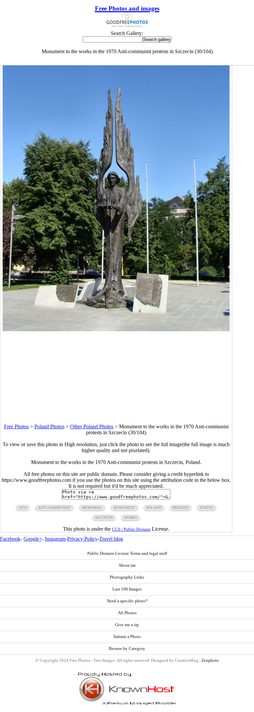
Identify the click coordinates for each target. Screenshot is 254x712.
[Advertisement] (116, 377)
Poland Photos (49, 426)
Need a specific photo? (127, 601)
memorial (92, 508)
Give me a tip (127, 625)
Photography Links (127, 577)
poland (154, 508)
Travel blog (111, 539)
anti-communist (54, 508)
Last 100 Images (127, 589)
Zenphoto (210, 660)
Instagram (55, 539)
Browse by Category (127, 648)
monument (124, 508)
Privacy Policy (82, 539)
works (130, 517)
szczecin (104, 517)
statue (206, 508)
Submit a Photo (127, 636)
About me (127, 565)
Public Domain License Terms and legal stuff (127, 553)
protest (181, 508)
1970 (23, 508)
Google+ (32, 539)
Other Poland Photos (91, 426)
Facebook (10, 539)
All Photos (127, 613)
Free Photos (16, 426)
